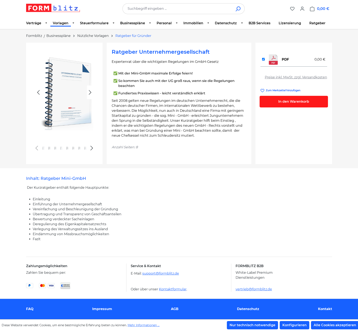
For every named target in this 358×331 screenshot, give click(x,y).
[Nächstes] (90, 92)
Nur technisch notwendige (252, 325)
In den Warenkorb (293, 101)
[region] (64, 102)
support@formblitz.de (160, 273)
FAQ (30, 309)
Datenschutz (248, 309)
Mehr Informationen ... (144, 325)
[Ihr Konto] (302, 9)
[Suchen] (238, 8)
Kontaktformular (172, 289)
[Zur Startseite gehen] (53, 8)
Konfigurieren (294, 325)
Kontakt (325, 309)
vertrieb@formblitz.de (254, 289)
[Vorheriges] (38, 92)
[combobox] (177, 8)
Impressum (102, 309)
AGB (174, 309)
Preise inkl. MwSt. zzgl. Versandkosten (296, 77)
